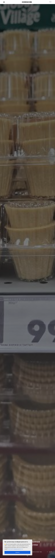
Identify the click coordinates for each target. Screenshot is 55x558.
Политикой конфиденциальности (15, 549)
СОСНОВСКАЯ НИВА (27, 2)
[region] (17, 547)
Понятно (17, 552)
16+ (50, 2)
